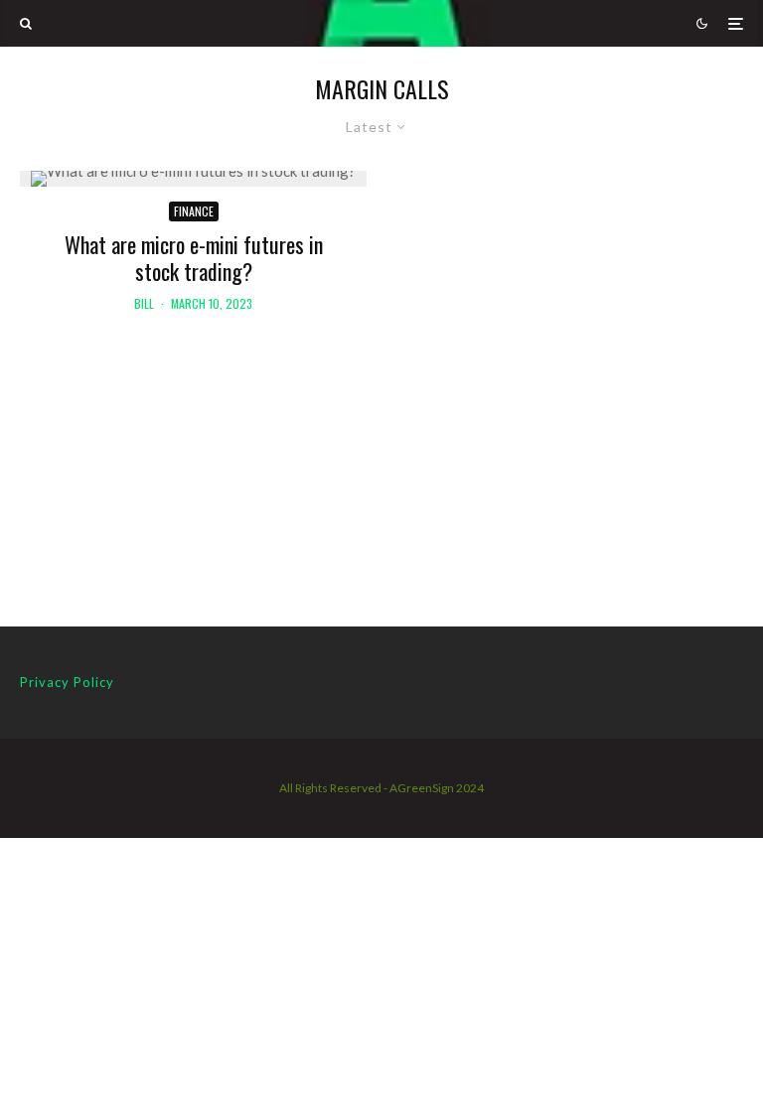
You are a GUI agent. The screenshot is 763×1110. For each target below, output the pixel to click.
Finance (194, 211)
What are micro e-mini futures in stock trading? (194, 257)
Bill (144, 303)
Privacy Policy (67, 682)
